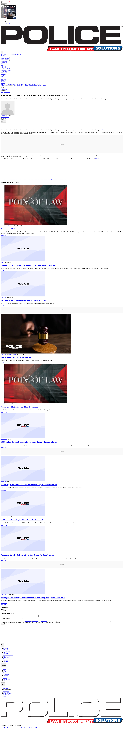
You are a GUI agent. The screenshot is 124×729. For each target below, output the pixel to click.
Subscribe (3, 23)
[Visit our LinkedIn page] (4, 610)
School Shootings (37, 179)
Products (29, 84)
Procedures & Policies (6, 68)
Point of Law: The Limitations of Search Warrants (19, 407)
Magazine (11, 84)
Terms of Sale (16, 727)
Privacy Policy (4, 727)
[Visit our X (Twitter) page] (2, 610)
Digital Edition (9, 23)
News (10, 1)
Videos (17, 1)
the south (43, 179)
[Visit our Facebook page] (1, 610)
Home (2, 92)
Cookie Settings (9, 85)
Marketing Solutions (37, 85)
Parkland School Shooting (10, 179)
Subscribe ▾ (3, 4)
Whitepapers (17, 84)
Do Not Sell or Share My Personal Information (30, 727)
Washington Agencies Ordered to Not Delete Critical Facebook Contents (27, 555)
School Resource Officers (27, 179)
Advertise (3, 85)
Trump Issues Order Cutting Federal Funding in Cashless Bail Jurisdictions (28, 265)
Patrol (2, 63)
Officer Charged (49, 179)
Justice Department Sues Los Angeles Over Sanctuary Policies (23, 300)
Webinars (21, 1)
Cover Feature (6, 1)
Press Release (21, 85)
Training (2, 76)
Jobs (39, 84)
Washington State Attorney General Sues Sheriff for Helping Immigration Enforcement (33, 598)
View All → (3, 604)
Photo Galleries (34, 84)
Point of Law (4, 66)
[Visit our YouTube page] (5, 610)
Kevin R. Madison (12, 354)
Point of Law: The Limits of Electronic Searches (18, 229)
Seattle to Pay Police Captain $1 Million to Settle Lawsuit (22, 520)
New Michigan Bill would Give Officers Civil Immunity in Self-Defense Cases (29, 485)
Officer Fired (19, 179)
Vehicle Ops (3, 79)
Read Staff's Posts (5, 117)
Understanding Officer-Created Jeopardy (16, 357)
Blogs (8, 84)
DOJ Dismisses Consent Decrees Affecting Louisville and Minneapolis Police (29, 442)
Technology (3, 74)
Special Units (4, 71)
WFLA (102, 130)
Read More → (4, 235)
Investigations (4, 61)
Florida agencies (56, 179)
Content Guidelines (28, 85)
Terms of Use (10, 727)
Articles (14, 1)
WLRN (97, 158)
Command (3, 55)
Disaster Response (5, 58)
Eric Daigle (11, 225)
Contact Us (15, 85)
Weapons (3, 81)
